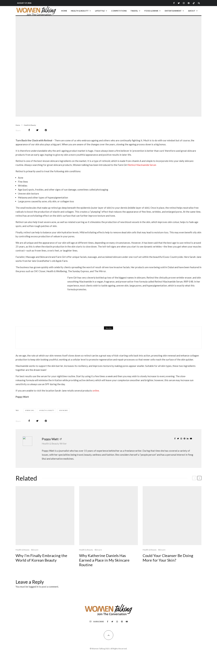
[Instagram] (183, 3)
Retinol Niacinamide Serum (142, 164)
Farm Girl (30, 410)
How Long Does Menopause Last (61, 340)
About (191, 11)
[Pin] (46, 130)
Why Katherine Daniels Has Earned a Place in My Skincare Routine (104, 560)
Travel (134, 11)
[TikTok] (193, 3)
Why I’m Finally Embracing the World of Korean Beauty (41, 557)
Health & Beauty (79, 11)
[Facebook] (174, 3)
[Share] (29, 130)
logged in (33, 586)
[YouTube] (126, 622)
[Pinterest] (188, 3)
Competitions (119, 11)
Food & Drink (151, 11)
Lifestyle (100, 11)
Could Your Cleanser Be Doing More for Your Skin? (168, 557)
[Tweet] (37, 130)
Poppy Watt (50, 439)
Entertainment (173, 11)
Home (64, 11)
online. (95, 390)
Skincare (107, 64)
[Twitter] (178, 3)
